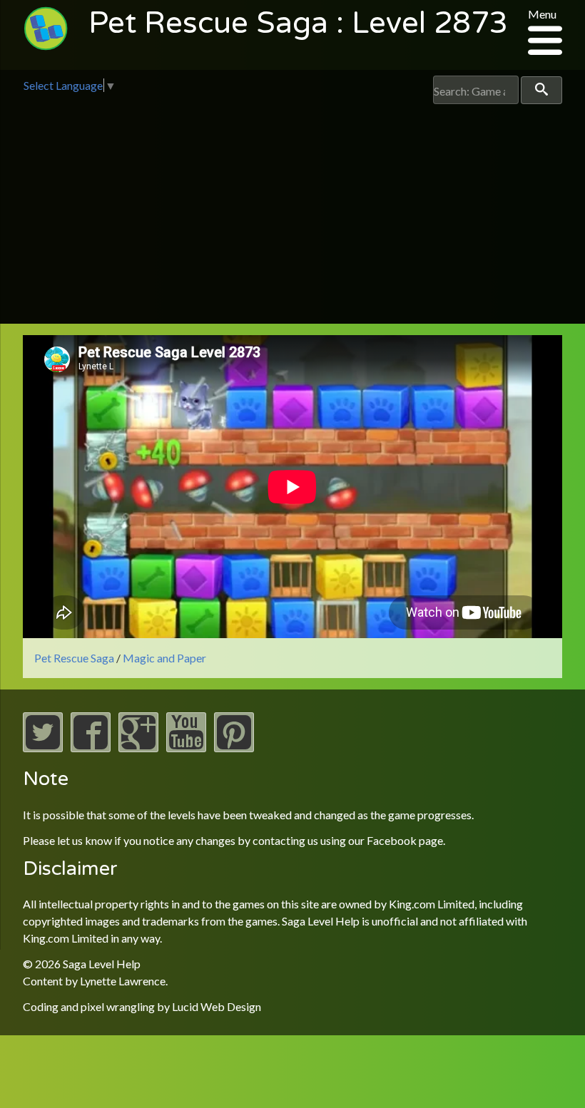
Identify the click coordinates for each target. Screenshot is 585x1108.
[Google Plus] (138, 747)
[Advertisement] (292, 211)
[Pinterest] (234, 747)
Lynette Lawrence (123, 981)
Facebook (392, 840)
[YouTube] (186, 747)
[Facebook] (91, 747)
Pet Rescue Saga (74, 658)
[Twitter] (43, 747)
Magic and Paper (164, 658)
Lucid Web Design (216, 1006)
